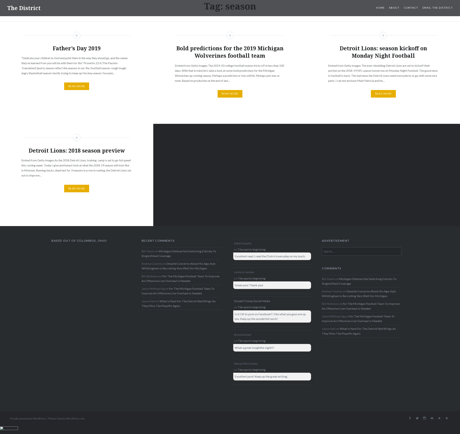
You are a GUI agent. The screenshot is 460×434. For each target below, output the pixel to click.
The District (24, 8)
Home (380, 7)
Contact (411, 7)
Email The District (438, 7)
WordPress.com (75, 418)
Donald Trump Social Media (252, 301)
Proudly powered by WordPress (28, 418)
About (394, 7)
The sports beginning (252, 249)
